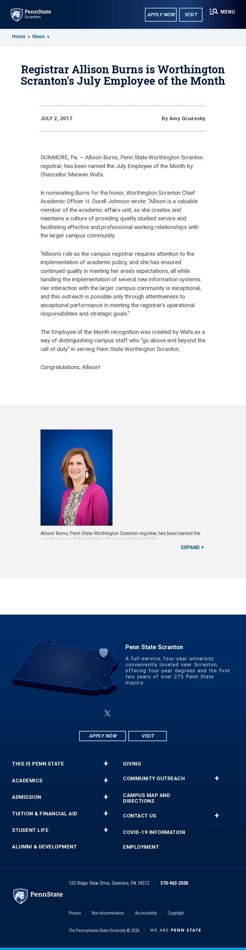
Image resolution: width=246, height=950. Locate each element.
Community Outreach (154, 778)
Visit (190, 14)
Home (18, 36)
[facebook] (93, 713)
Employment (141, 847)
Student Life (30, 830)
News (38, 36)
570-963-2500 (174, 883)
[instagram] (153, 713)
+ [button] (106, 763)
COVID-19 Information (154, 832)
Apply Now (161, 14)
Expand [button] (190, 547)
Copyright (176, 913)
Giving (132, 764)
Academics (27, 781)
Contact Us (139, 816)
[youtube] (137, 713)
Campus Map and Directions (146, 798)
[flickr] (122, 713)
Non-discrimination (108, 913)
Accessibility (146, 913)
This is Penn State (38, 764)
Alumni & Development (44, 847)
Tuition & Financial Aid (44, 814)
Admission (26, 797)
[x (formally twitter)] (107, 713)
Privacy (75, 913)
